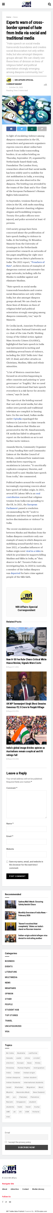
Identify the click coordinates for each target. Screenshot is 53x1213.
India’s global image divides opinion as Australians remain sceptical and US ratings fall (25, 751)
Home (8, 17)
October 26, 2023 (16, 87)
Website (10, 849)
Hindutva (10, 1068)
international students (33, 1082)
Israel (8, 1087)
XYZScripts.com (41, 1211)
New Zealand (39, 1092)
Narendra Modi (23, 1092)
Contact (25, 1189)
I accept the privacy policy (19, 1142)
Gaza (29, 1063)
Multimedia (11, 977)
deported (15, 573)
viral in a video (33, 551)
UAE (8, 1112)
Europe (20, 1063)
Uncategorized (13, 1026)
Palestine (35, 1097)
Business (10, 961)
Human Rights (24, 1068)
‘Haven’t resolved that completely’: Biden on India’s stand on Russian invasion (30, 926)
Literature (11, 972)
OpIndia (17, 418)
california (33, 1053)
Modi (41, 1087)
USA (27, 1112)
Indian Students (13, 1082)
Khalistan (19, 1087)
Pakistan (23, 1097)
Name (10, 823)
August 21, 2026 (13, 667)
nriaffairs (10, 988)
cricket (36, 1058)
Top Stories (11, 1015)
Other (8, 999)
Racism (9, 1102)
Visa (7, 1031)
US (20, 1112)
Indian (17, 1073)
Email (9, 836)
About (4, 1189)
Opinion (9, 993)
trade (20, 1107)
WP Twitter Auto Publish (15, 1211)
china (27, 1058)
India (8, 1073)
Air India (10, 1053)
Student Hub (12, 1010)
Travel (8, 1021)
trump (37, 1107)
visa (8, 1117)
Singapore (21, 1102)
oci (14, 1097)
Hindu (37, 1063)
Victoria (36, 1112)
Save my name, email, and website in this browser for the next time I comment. (26, 865)
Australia (21, 1053)
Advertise (15, 1189)
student (32, 1102)
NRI (7, 1097)
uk (14, 1112)
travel (28, 1107)
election (10, 1063)
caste (18, 1058)
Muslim (9, 1092)
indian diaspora (13, 1077)
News (15, 17)
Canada (9, 1058)
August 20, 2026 (13, 711)
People (9, 1004)
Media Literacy (38, 1189)
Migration (31, 1087)
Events (9, 966)
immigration (39, 1068)
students (10, 1107)
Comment (12, 788)
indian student (30, 1077)
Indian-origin (29, 1073)
